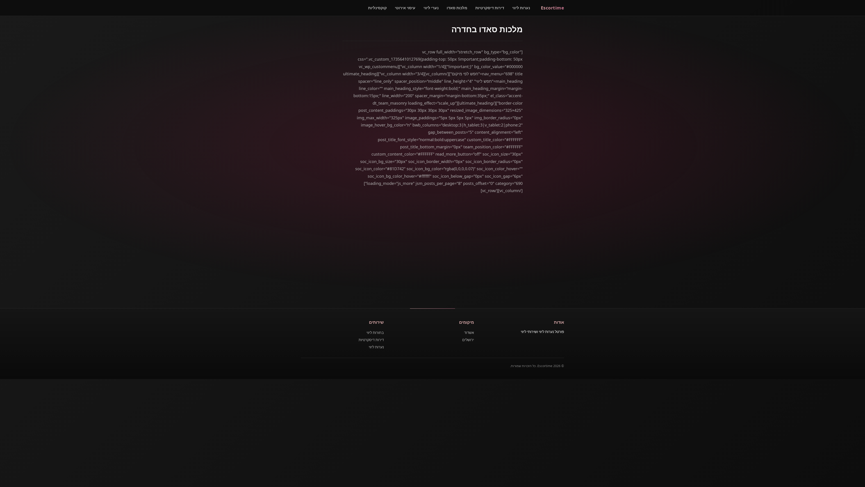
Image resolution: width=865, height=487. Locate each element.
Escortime (552, 8)
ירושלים (468, 339)
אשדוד (469, 332)
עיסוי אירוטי (405, 7)
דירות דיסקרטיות (489, 7)
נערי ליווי (431, 7)
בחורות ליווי (375, 332)
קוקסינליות (377, 7)
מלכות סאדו (457, 7)
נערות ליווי (521, 7)
